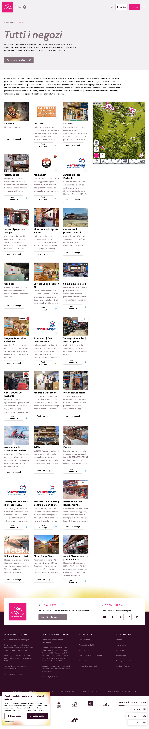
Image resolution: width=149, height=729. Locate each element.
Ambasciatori (121, 645)
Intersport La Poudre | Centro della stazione (46, 503)
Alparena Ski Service (45, 392)
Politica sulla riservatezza (90, 691)
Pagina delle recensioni (88, 666)
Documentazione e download (90, 655)
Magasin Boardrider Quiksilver (15, 340)
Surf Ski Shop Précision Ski (46, 285)
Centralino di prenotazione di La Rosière (73, 231)
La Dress (68, 123)
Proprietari (120, 650)
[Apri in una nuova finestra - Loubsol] (105, 704)
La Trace (39, 123)
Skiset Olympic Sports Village (16, 231)
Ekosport (68, 447)
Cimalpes (9, 284)
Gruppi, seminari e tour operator (128, 661)
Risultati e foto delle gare (126, 666)
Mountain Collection (74, 392)
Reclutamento (84, 650)
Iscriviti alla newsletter (53, 617)
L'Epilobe (9, 123)
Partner (119, 640)
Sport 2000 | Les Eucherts (13, 394)
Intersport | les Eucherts (71, 176)
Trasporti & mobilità (86, 645)
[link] (17, 611)
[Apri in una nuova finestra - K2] (74, 720)
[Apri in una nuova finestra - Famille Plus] (74, 704)
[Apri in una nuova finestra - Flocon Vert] (90, 704)
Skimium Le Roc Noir (74, 284)
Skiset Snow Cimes (44, 556)
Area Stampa (121, 655)
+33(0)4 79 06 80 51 (15, 674)
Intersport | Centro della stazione (44, 340)
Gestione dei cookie (67, 691)
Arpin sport (40, 175)
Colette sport (11, 175)
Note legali (49, 691)
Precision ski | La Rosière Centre (72, 503)
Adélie (37, 447)
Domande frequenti (86, 661)
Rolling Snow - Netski (16, 556)
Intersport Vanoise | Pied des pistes (74, 340)
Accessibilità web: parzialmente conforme (121, 691)
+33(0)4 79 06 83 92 (52, 677)
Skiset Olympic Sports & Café (46, 231)
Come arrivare (84, 640)
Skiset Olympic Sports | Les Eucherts (75, 558)
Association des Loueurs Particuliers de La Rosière (15, 449)
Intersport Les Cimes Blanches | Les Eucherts (16, 503)
